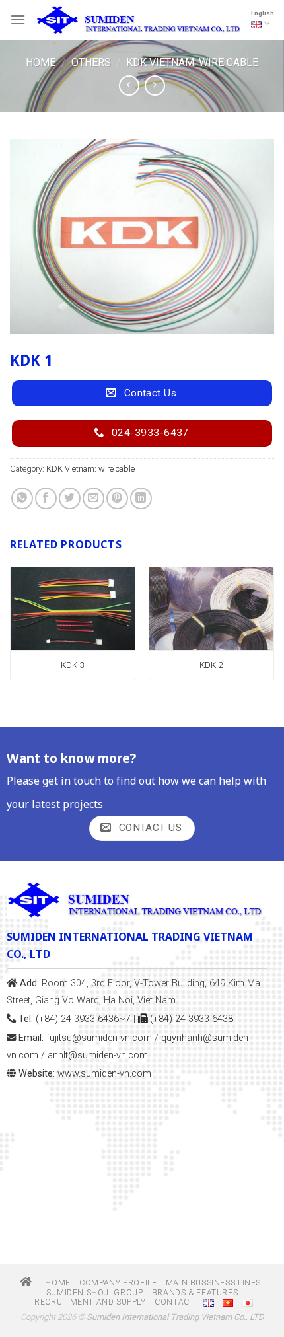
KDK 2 (211, 664)
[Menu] (18, 19)
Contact (174, 1302)
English (262, 13)
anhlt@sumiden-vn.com (98, 1055)
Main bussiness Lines (213, 1282)
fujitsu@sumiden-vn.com (99, 1038)
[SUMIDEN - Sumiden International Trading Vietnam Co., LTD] (138, 20)
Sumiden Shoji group (94, 1292)
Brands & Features (195, 1292)
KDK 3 (73, 664)
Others (91, 62)
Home (40, 62)
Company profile (118, 1282)
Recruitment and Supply (89, 1302)
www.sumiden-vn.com (104, 1073)
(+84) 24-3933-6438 (190, 1019)
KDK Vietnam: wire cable (192, 62)
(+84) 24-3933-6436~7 (83, 1019)
